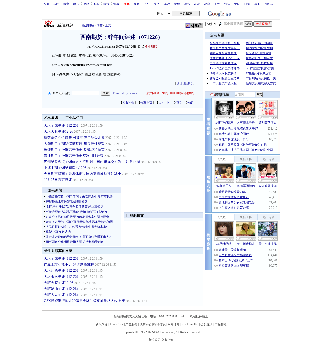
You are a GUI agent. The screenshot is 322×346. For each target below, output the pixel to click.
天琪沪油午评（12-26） (62, 289)
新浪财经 (88, 25)
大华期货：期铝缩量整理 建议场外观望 (74, 144)
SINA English (190, 324)
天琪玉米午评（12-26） (62, 277)
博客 (116, 3)
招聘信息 (159, 324)
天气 (217, 3)
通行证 (269, 3)
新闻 (56, 3)
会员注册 (206, 324)
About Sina (116, 324)
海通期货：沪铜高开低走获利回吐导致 (74, 156)
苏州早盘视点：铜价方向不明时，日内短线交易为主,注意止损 (92, 162)
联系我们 (145, 324)
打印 (178, 102)
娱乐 (76, 3)
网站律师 (174, 324)
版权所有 (168, 340)
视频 (137, 3)
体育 (66, 3)
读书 (187, 3)
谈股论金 (128, 102)
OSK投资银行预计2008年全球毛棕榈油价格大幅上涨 (84, 301)
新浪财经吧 (184, 83)
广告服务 (131, 324)
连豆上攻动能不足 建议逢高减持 (69, 264)
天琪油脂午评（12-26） (62, 270)
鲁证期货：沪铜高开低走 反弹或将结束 (74, 150)
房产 (157, 3)
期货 (100, 25)
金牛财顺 (151, 46)
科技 (106, 3)
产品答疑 (221, 324)
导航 (257, 3)
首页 (46, 3)
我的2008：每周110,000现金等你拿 (170, 93)
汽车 (147, 3)
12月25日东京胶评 (58, 180)
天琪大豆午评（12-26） (62, 295)
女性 (177, 3)
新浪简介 (102, 324)
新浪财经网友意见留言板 (130, 316)
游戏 (167, 3)
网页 (56, 93)
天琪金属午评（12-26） (62, 125)
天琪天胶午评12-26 (58, 131)
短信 (227, 3)
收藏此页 (146, 102)
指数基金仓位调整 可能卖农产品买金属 (74, 138)
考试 (197, 3)
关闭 (190, 102)
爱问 (237, 3)
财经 (86, 3)
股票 (96, 3)
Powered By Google (125, 93)
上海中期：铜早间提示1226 (65, 168)
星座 (207, 3)
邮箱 (247, 3)
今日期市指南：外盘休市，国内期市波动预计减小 (82, 174)
